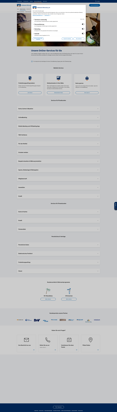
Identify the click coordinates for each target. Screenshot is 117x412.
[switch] (83, 24)
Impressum (46, 15)
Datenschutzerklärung (37, 15)
